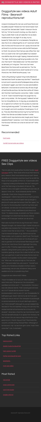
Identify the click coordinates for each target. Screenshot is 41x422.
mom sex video (8, 366)
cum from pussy (8, 390)
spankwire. (6, 361)
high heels (6, 138)
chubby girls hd (8, 395)
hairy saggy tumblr (9, 351)
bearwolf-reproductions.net (20, 413)
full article (6, 380)
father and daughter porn (12, 356)
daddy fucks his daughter (12, 346)
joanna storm (7, 341)
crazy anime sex (8, 385)
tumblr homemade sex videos (13, 143)
